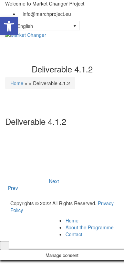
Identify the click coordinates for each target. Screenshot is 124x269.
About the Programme (89, 227)
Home (16, 83)
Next (54, 184)
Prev (11, 188)
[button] (9, 26)
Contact (73, 234)
